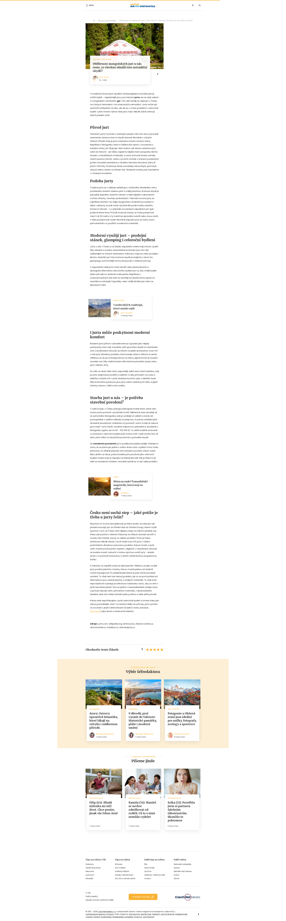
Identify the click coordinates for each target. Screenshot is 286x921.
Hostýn (177, 868)
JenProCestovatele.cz (94, 20)
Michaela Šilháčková (105, 734)
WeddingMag (118, 917)
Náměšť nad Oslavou (183, 871)
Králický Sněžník (122, 871)
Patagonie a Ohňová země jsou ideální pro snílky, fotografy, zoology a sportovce (182, 719)
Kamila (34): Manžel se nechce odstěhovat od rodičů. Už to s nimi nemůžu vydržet (142, 810)
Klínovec (119, 864)
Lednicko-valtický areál (154, 875)
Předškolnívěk (181, 914)
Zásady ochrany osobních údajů (100, 900)
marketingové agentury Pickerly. (100, 914)
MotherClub (146, 914)
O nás (88, 893)
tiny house (95, 611)
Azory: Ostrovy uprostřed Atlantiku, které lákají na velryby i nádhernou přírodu (103, 720)
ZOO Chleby (120, 868)
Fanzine (96, 917)
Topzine (89, 917)
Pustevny (90, 864)
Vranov (147, 878)
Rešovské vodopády (182, 864)
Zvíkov (176, 875)
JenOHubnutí (148, 917)
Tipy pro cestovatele (107, 20)
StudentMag (106, 917)
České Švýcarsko (93, 868)
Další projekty (92, 896)
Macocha (90, 871)
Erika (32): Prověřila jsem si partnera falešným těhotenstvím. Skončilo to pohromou (181, 811)
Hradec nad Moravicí (124, 875)
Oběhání (156, 914)
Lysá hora (90, 875)
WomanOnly (134, 914)
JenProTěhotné (167, 914)
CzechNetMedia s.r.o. (107, 911)
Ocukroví (138, 917)
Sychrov (147, 871)
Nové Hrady (149, 868)
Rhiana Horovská (181, 734)
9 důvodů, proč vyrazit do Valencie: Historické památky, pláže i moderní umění (143, 720)
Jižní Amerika (173, 709)
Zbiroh (176, 878)
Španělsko (133, 709)
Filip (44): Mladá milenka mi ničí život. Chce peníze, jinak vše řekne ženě (103, 808)
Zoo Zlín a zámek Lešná (125, 878)
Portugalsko (94, 709)
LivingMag (129, 917)
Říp (145, 864)
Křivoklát (89, 878)
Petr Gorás (104, 77)
